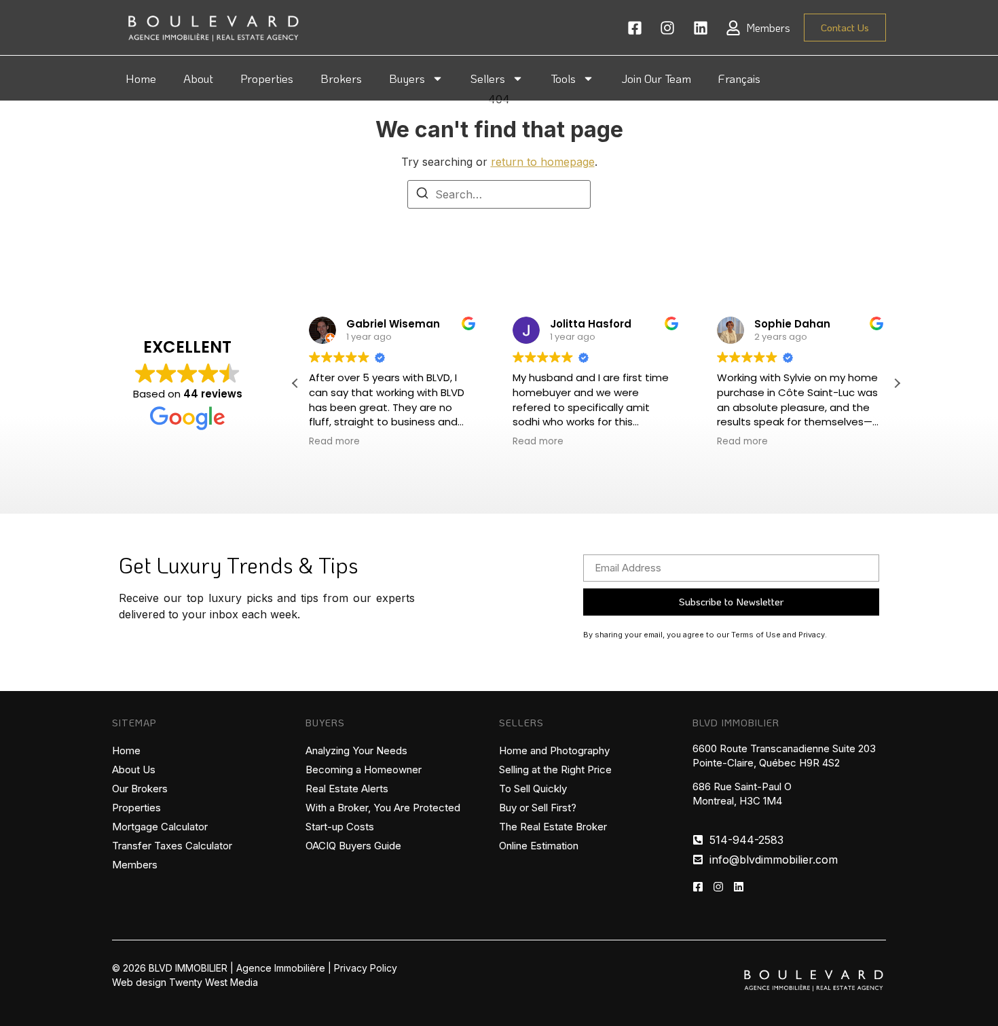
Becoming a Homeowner (364, 769)
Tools (563, 78)
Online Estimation (538, 845)
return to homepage (543, 162)
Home (141, 78)
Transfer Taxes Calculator (172, 845)
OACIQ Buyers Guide (353, 845)
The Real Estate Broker (553, 826)
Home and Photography (554, 750)
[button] (897, 383)
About (198, 78)
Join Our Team (656, 78)
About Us (133, 769)
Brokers (341, 78)
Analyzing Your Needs (356, 750)
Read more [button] (334, 442)
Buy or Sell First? (537, 807)
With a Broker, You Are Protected (383, 807)
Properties (266, 78)
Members (135, 864)
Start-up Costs (340, 826)
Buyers (407, 78)
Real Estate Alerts (347, 788)
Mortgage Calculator (160, 826)
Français (739, 78)
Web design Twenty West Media (185, 982)
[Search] (422, 195)
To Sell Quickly (533, 788)
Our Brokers (140, 788)
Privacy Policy (365, 968)
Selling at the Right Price (555, 769)
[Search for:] (499, 194)
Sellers (487, 78)
